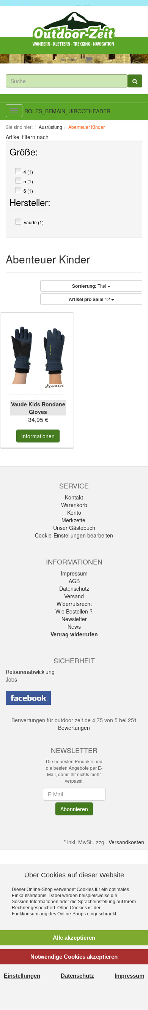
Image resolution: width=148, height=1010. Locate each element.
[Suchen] (135, 81)
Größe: (23, 153)
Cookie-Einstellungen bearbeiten (74, 535)
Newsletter (74, 619)
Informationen (38, 436)
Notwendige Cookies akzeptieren (74, 956)
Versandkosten (126, 842)
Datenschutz (74, 588)
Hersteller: (29, 204)
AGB (74, 581)
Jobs (11, 679)
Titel (89, 285)
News (74, 626)
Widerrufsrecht (74, 603)
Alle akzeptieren (74, 937)
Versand (74, 596)
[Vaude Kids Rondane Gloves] (38, 355)
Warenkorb (74, 505)
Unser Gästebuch (74, 527)
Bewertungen (74, 727)
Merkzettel (74, 520)
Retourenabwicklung (30, 671)
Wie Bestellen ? (74, 611)
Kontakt (74, 497)
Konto (74, 512)
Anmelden (69, 59)
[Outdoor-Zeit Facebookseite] (28, 697)
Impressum (74, 573)
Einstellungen (22, 975)
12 (90, 299)
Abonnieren (74, 809)
